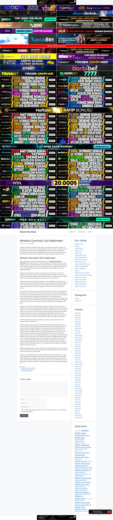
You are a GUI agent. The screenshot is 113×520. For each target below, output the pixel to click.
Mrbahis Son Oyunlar (80, 277)
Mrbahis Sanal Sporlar (81, 488)
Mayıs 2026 (78, 313)
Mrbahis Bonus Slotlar (80, 279)
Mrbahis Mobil (79, 476)
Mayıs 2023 (78, 368)
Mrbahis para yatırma (82, 482)
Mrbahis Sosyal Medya (81, 490)
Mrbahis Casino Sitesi (78, 450)
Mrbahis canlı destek (82, 445)
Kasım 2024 (78, 328)
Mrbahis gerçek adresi (82, 452)
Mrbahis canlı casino (80, 443)
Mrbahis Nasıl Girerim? (81, 480)
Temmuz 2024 (78, 337)
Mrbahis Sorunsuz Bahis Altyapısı (83, 275)
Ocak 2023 (78, 377)
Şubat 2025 (78, 321)
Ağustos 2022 (78, 388)
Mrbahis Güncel (79, 248)
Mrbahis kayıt (78, 474)
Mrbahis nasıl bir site (83, 478)
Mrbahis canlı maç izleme (83, 447)
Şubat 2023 (78, 375)
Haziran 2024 (78, 339)
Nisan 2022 (78, 397)
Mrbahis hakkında (80, 472)
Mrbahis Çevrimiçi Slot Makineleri (28, 368)
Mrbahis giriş (80, 455)
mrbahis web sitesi (89, 498)
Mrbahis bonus (80, 438)
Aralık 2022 (78, 379)
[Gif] (56, 110)
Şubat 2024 (78, 348)
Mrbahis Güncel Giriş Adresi (84, 467)
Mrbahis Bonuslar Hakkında (27, 369)
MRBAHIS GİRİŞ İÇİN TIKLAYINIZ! (56, 46)
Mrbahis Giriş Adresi (28, 232)
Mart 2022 (77, 399)
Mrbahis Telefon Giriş (80, 286)
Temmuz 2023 (78, 364)
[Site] (28, 80)
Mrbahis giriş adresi (82, 457)
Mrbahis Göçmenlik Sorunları (82, 264)
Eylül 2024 (77, 333)
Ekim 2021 (77, 410)
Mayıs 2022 (78, 395)
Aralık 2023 (78, 353)
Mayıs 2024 (78, 342)
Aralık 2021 (78, 406)
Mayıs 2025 (78, 319)
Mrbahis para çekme (82, 484)
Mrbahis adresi (80, 433)
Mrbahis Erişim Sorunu (81, 281)
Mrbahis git (89, 461)
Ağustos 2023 (78, 362)
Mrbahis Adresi (79, 250)
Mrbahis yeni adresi (82, 502)
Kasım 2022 (78, 382)
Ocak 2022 (77, 404)
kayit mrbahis (78, 430)
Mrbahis (90, 231)
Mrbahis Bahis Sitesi (82, 435)
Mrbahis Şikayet (81, 231)
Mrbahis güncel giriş (81, 465)
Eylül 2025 (77, 317)
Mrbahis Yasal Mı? (79, 500)
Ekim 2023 (77, 357)
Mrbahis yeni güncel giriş (83, 505)
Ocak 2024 (78, 350)
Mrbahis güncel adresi (82, 463)
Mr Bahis (77, 246)
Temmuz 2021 (78, 417)
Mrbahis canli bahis (79, 441)
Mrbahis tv (79, 496)
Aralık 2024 (78, 326)
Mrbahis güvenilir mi (83, 470)
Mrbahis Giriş (72, 231)
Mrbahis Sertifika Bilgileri (81, 266)
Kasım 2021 (78, 408)
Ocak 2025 (77, 324)
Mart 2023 (77, 373)
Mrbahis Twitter (80, 498)
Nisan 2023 (78, 370)
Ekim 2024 (77, 330)
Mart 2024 (77, 346)
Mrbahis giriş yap (81, 461)
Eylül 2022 (77, 386)
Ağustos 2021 (78, 415)
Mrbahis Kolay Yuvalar (80, 255)
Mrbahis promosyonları (80, 486)
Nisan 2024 (78, 344)
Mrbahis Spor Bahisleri (82, 492)
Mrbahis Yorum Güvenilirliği (82, 272)
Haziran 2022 (78, 393)
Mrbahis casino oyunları (81, 449)
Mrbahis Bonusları (79, 439)
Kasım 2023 (78, 355)
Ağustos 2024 (78, 335)
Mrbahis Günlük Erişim (81, 284)
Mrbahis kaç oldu (87, 474)
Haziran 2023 (78, 366)
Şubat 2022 (78, 402)
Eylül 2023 (77, 359)
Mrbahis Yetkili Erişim (80, 268)
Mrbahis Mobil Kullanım (81, 257)
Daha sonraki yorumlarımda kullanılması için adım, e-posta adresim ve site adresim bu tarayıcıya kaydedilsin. (44, 410)
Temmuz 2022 (78, 390)
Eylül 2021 (77, 413)
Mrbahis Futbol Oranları (81, 259)
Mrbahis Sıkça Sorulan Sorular (83, 494)
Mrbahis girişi (78, 459)
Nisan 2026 (78, 315)
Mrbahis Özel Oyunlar (80, 261)
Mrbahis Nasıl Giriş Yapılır (27, 370)
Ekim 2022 (77, 384)
